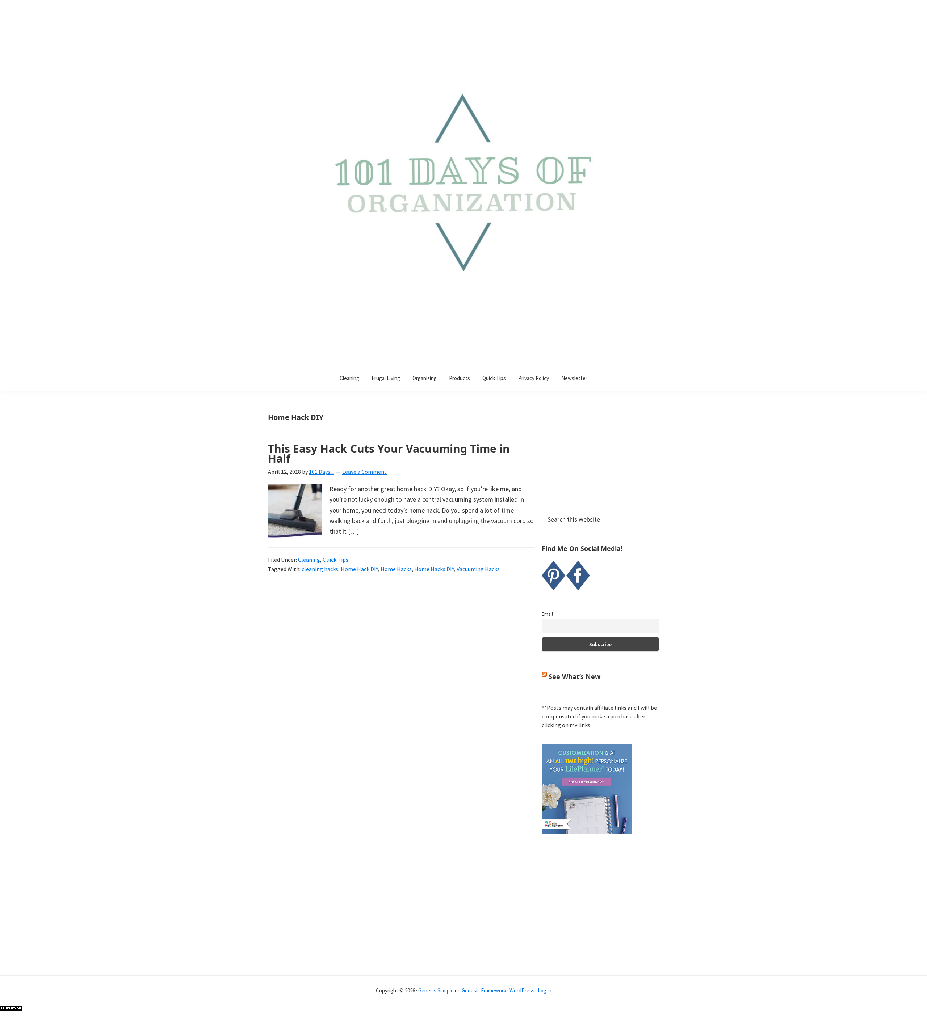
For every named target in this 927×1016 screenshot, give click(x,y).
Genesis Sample (436, 990)
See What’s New (574, 676)
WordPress (521, 990)
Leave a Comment (364, 471)
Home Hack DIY (359, 569)
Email (547, 614)
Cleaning (309, 559)
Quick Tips (335, 559)
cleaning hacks (320, 569)
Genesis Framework (484, 990)
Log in (544, 990)
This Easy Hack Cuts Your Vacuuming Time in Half (389, 453)
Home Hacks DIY (434, 569)
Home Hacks (396, 569)
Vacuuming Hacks (478, 569)
